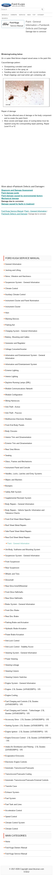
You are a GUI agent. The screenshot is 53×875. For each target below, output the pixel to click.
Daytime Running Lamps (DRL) (18, 382)
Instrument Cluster (12, 307)
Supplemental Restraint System (18, 498)
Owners (14, 15)
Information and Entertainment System (21, 364)
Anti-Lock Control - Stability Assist (19, 647)
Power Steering (11, 659)
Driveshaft (9, 580)
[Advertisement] (26, 42)
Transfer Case (11, 786)
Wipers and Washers (13, 480)
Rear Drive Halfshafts (14, 598)
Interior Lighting (11, 376)
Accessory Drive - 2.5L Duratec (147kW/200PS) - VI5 (27, 719)
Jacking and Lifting (13, 270)
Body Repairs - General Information (19, 504)
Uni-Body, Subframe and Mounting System (22, 549)
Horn (7, 313)
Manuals (5, 15)
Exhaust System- (12, 792)
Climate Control (11, 288)
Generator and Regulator (15, 343)
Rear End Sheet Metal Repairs (17, 537)
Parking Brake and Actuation (17, 622)
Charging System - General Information (21, 331)
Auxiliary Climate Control (15, 294)
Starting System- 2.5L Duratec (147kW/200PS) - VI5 (26, 726)
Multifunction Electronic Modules (18, 419)
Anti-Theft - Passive (13, 413)
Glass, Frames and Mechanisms (18, 461)
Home (7, 842)
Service (22, 15)
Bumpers (9, 486)
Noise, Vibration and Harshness (18, 276)
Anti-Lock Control (12, 641)
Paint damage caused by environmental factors (22, 196)
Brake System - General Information (20, 604)
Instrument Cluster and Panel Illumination (22, 301)
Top (34, 15)
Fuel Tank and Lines (13, 804)
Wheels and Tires (12, 574)
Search (5, 18)
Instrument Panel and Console (17, 468)
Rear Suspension (12, 568)
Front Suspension (12, 562)
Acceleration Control (13, 810)
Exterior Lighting (12, 370)
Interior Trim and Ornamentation (18, 437)
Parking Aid (10, 325)
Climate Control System (15, 823)
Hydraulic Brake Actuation (15, 628)
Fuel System (10, 798)
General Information (13, 264)
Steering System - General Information (21, 653)
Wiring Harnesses (12, 401)
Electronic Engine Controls (16, 762)
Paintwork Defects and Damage (14, 214)
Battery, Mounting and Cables (17, 337)
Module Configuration (13, 395)
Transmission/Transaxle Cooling (18, 774)
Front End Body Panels (14, 425)
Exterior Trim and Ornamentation (18, 443)
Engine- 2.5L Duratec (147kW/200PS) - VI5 (22, 689)
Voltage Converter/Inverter (16, 349)
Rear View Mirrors (12, 449)
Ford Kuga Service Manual (12, 211)
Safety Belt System (13, 492)
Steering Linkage (12, 665)
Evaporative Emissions (14, 756)
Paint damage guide (10, 193)
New (29, 15)
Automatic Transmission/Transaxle (19, 768)
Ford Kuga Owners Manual (16, 848)
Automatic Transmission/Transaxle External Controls (26, 780)
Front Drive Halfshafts (14, 592)
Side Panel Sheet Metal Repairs (18, 531)
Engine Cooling (11, 695)
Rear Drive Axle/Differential (16, 586)
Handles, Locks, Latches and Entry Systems (23, 474)
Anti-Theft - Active (12, 407)
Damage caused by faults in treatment (17, 204)
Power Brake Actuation (14, 635)
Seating (8, 455)
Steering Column (12, 671)
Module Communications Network (19, 389)
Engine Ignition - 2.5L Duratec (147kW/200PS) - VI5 (26, 732)
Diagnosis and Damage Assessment (17, 190)
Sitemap (40, 15)
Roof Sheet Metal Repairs (15, 525)
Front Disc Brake (12, 610)
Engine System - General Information (20, 683)
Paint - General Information (35, 211)
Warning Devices (12, 319)
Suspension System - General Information (22, 282)
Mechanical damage (10, 198)
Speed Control (11, 817)
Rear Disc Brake (12, 616)
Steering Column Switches (16, 677)
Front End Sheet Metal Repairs (18, 519)
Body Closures (11, 431)
